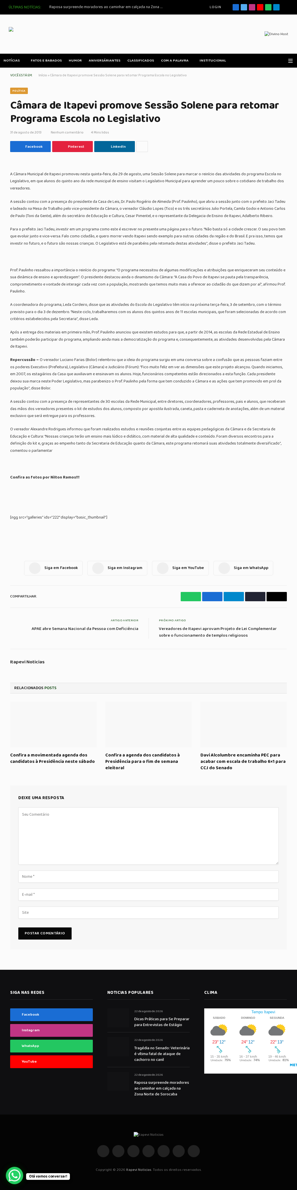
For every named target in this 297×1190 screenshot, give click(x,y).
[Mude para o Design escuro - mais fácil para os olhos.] (282, 60)
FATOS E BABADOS (46, 60)
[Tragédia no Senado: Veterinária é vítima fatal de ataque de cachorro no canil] (118, 1046)
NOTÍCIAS (11, 60)
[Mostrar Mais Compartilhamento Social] (142, 146)
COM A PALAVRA (175, 60)
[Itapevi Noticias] (51, 34)
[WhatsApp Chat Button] (14, 1175)
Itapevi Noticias (27, 662)
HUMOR (75, 60)
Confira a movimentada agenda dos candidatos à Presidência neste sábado (52, 758)
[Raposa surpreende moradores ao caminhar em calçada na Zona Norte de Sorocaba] (118, 1081)
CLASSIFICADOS (140, 60)
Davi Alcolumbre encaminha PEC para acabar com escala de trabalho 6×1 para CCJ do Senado (243, 761)
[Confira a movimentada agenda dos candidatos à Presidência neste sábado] (53, 725)
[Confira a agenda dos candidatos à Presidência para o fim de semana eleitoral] (148, 725)
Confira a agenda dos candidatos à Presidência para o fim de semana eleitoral (142, 761)
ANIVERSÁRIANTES (104, 60)
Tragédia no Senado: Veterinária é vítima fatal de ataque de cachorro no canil (162, 1054)
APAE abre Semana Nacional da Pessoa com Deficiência (85, 628)
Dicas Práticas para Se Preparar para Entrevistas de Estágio (161, 1022)
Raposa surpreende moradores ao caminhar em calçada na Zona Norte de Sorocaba (107, 7)
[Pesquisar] (286, 7)
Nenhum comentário (67, 132)
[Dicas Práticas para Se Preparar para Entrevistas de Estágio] (118, 1017)
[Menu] (290, 60)
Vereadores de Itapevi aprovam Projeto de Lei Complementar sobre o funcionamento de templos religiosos (218, 632)
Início (43, 75)
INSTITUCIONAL (213, 60)
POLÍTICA (19, 91)
